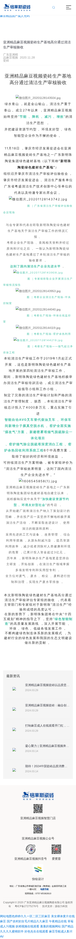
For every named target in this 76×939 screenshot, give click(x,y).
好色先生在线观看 (36, 931)
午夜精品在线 (58, 921)
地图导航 (44, 889)
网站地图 (6, 916)
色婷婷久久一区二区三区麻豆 (31, 916)
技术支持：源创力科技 (55, 906)
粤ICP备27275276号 (26, 906)
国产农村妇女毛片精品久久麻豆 (27, 921)
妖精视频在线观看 (27, 926)
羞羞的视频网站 (50, 926)
